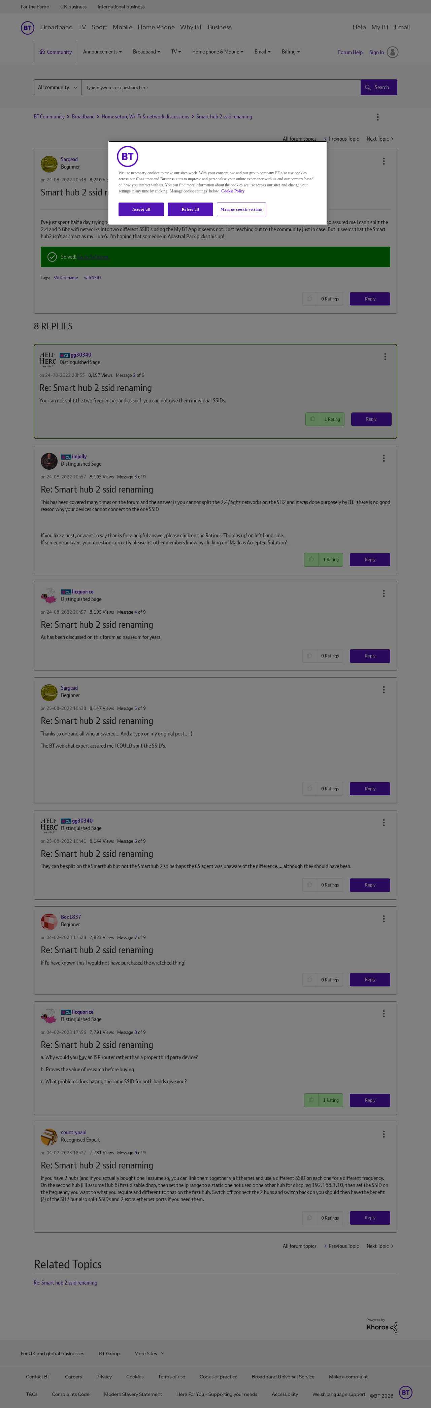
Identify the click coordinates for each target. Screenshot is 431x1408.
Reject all (190, 209)
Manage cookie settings (242, 209)
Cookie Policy (232, 191)
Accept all (141, 209)
